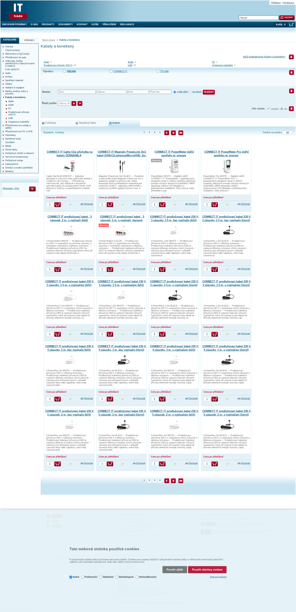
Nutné (76, 577)
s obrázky (50, 123)
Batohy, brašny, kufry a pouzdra (16, 92)
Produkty (48, 24)
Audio (130, 62)
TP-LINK (164, 71)
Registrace (288, 2)
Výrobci (29, 40)
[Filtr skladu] (289, 110)
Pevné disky (11, 149)
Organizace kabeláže (222, 65)
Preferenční (91, 577)
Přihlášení (109, 24)
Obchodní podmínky (14, 24)
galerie (116, 123)
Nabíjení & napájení (14, 87)
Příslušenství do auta (15, 57)
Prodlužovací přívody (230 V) (58, 65)
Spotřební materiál (14, 80)
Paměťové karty (13, 138)
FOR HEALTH (12, 69)
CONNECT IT (120, 71)
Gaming (9, 46)
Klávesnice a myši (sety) (17, 54)
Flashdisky (10, 135)
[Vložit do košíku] (57, 204)
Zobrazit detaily (218, 577)
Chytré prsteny (12, 50)
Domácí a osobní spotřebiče (19, 167)
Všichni (71, 71)
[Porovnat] (32, 189)
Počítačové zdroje (14, 160)
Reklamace (127, 24)
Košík (95, 24)
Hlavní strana (48, 40)
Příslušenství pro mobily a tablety (18, 126)
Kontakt (82, 24)
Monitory (9, 171)
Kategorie (9, 39)
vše (285, 109)
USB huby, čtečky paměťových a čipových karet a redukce (19, 63)
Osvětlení (10, 142)
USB (130, 65)
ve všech (197, 91)
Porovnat (88, 204)
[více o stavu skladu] (70, 205)
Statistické (108, 577)
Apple (46, 62)
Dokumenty (65, 24)
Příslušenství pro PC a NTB (18, 131)
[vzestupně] (73, 103)
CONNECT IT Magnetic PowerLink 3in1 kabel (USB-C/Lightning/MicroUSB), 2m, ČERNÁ (121, 155)
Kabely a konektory (15, 97)
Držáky (8, 76)
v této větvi (182, 91)
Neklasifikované (147, 577)
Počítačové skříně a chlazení (19, 153)
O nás (34, 24)
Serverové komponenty (16, 157)
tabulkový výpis (87, 123)
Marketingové (126, 577)
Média (8, 146)
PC (213, 62)
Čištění (8, 84)
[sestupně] (80, 103)
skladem (275, 109)
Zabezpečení (11, 164)
